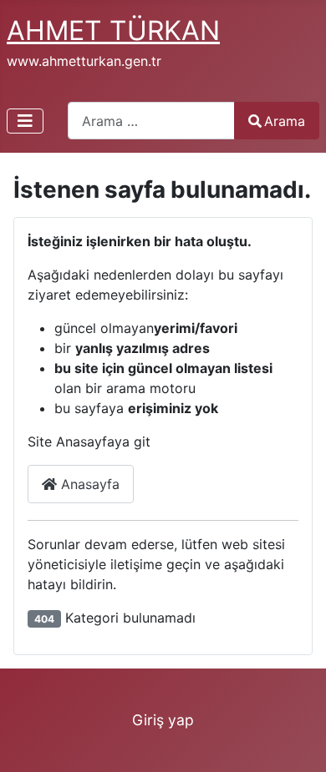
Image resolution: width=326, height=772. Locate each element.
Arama (284, 121)
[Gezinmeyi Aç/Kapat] (25, 121)
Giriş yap (163, 720)
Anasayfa (88, 484)
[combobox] (151, 120)
